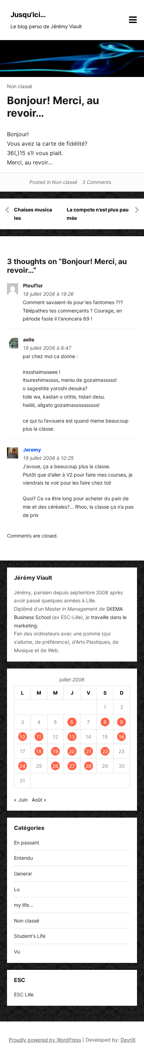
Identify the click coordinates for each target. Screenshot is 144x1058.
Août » (39, 800)
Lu (17, 889)
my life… (23, 905)
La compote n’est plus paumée (98, 214)
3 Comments (96, 182)
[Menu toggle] (133, 20)
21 (88, 751)
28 (89, 766)
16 (121, 737)
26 (55, 766)
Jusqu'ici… (28, 14)
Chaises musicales (33, 214)
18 (39, 751)
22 (105, 751)
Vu (17, 952)
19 (55, 751)
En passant (26, 842)
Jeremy (32, 450)
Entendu (23, 858)
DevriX (128, 1040)
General (22, 873)
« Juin (21, 800)
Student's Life (29, 936)
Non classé (19, 86)
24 (23, 766)
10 (22, 737)
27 (72, 766)
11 (38, 737)
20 (72, 751)
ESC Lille (24, 994)
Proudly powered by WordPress (45, 1040)
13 (72, 737)
